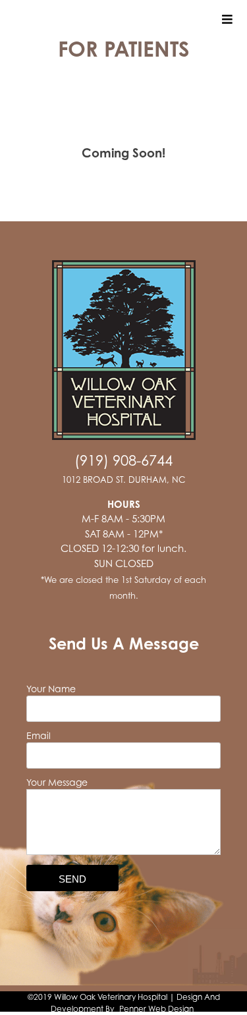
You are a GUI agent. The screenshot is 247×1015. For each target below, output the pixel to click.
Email (38, 735)
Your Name (51, 688)
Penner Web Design (156, 1009)
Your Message (57, 782)
